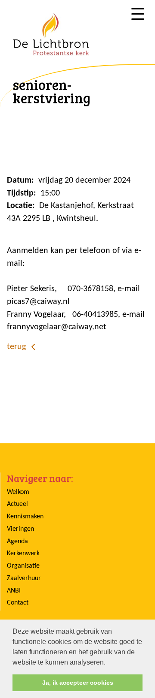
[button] (108, 663)
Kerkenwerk (23, 553)
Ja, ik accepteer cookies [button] (77, 682)
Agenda (17, 541)
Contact (17, 602)
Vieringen (20, 529)
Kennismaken (25, 516)
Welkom (18, 492)
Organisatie (23, 566)
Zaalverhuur (24, 578)
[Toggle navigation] (137, 14)
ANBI (14, 590)
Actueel (17, 504)
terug (17, 347)
